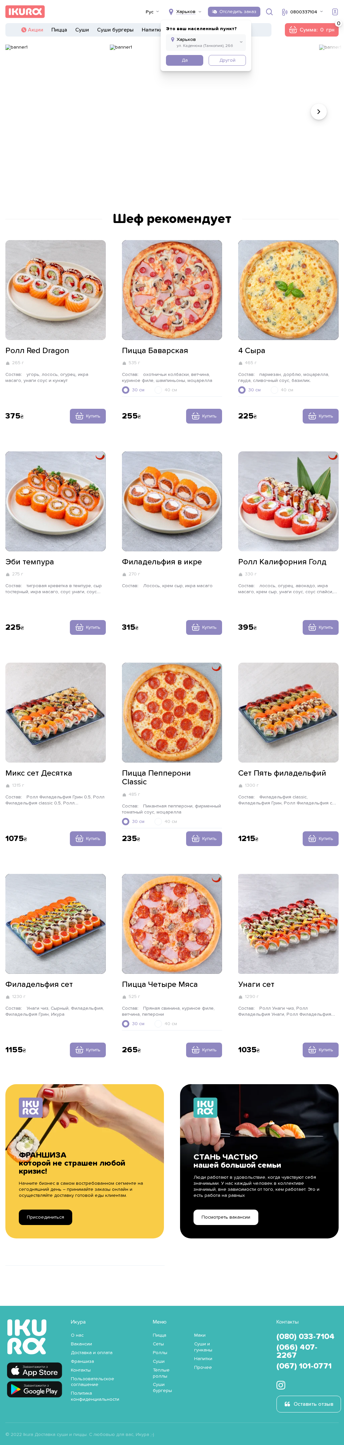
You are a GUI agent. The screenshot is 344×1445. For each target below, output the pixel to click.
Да (185, 60)
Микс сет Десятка (38, 773)
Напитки (152, 30)
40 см (171, 390)
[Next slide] (319, 112)
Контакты (81, 1370)
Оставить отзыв (313, 1404)
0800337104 (303, 12)
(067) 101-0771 (304, 1366)
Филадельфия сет (39, 985)
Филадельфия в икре (162, 562)
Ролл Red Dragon (37, 351)
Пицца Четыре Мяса (160, 985)
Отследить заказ (237, 11)
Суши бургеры (115, 30)
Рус (150, 12)
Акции (35, 30)
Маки (200, 1335)
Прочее (203, 1367)
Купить (93, 416)
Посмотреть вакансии (226, 1217)
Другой (227, 60)
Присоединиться (45, 1217)
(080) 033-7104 (305, 1337)
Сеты (158, 1344)
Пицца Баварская (155, 351)
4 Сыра (251, 351)
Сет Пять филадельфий (282, 773)
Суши (82, 30)
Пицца (59, 30)
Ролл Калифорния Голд (282, 562)
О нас (77, 1335)
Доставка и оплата (92, 1352)
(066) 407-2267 (296, 1351)
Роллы (160, 1352)
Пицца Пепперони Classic (156, 777)
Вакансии (81, 1344)
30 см (138, 390)
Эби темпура (29, 562)
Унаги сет (256, 985)
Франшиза (82, 1361)
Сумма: (312, 30)
